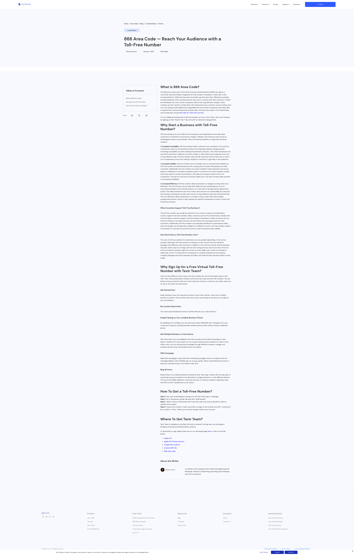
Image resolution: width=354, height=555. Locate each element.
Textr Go (90, 522)
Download (296, 4)
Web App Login (170, 451)
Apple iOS (168, 438)
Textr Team (134, 24)
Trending (181, 522)
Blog (141, 24)
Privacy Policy (287, 549)
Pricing (275, 4)
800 (180, 113)
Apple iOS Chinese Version (174, 441)
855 (191, 113)
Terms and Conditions (271, 549)
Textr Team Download (275, 518)
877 (188, 113)
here (209, 431)
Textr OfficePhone (93, 529)
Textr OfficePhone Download (277, 529)
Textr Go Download (274, 525)
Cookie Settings (264, 552)
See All (134, 533)
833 (202, 113)
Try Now (320, 4)
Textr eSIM (90, 518)
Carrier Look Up (137, 525)
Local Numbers (150, 24)
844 (195, 113)
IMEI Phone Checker (139, 522)
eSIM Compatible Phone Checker (143, 518)
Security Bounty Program (303, 549)
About (225, 518)
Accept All (291, 552)
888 (184, 113)
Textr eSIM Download (275, 522)
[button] (254, 4)
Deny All (277, 552)
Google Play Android (172, 445)
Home (126, 24)
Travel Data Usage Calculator (142, 529)
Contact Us (227, 522)
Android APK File (170, 448)
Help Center (182, 525)
